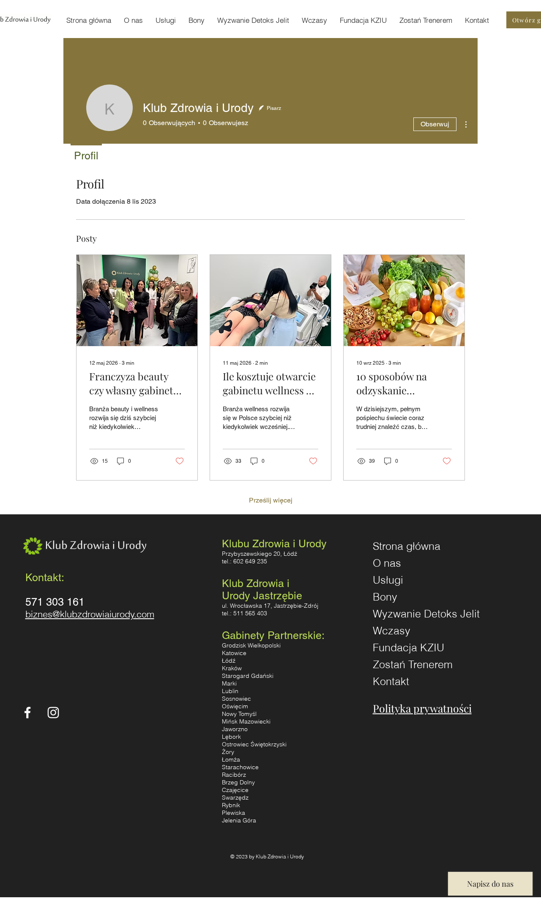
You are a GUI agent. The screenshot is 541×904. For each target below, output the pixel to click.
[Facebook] (27, 712)
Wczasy (391, 630)
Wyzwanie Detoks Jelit (414, 613)
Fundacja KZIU (408, 647)
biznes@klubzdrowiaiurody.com (89, 614)
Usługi (388, 580)
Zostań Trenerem (413, 664)
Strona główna (406, 546)
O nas (387, 563)
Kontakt (391, 681)
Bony (385, 596)
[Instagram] (53, 712)
